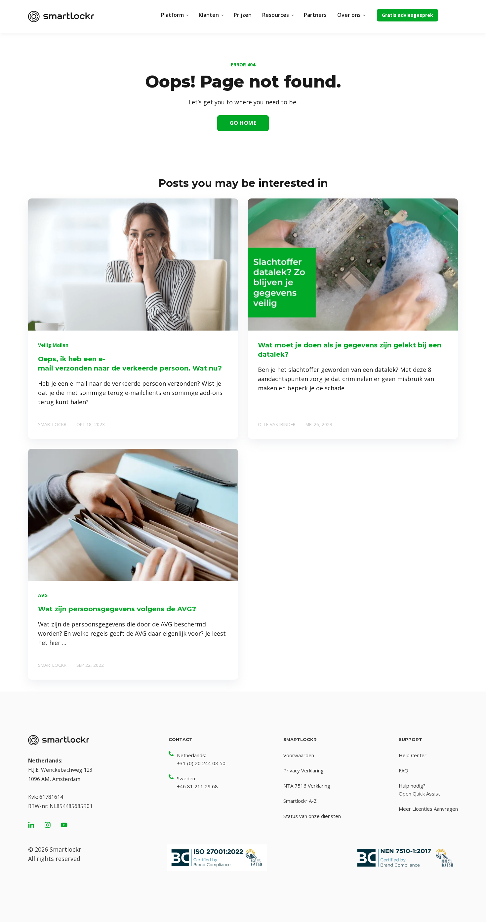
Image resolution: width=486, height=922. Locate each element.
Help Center (412, 755)
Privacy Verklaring (303, 770)
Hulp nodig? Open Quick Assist (419, 789)
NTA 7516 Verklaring (306, 785)
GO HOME (243, 122)
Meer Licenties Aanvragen (428, 808)
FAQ (403, 770)
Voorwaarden (298, 755)
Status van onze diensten (312, 816)
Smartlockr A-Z (300, 801)
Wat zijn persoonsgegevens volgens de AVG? (117, 609)
